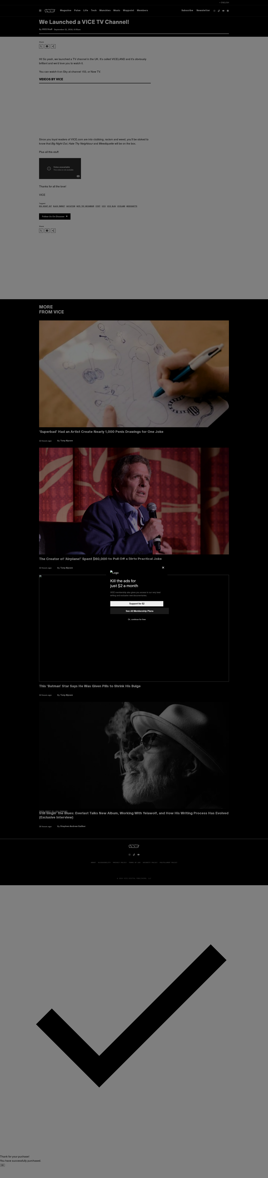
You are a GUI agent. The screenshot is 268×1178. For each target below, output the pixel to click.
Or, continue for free (137, 619)
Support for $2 (136, 603)
